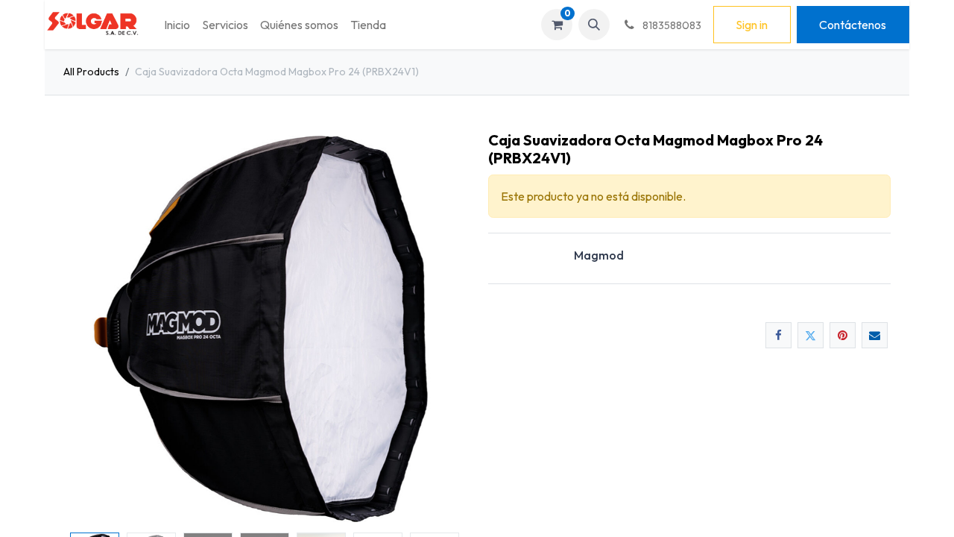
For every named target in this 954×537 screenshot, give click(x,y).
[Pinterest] (843, 335)
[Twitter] (810, 335)
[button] (594, 24)
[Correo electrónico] (875, 335)
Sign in (752, 24)
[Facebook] (778, 335)
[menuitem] (177, 25)
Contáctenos (852, 24)
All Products (91, 71)
